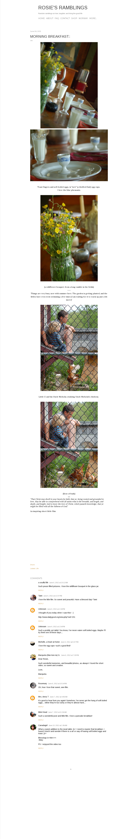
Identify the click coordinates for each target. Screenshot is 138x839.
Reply (41, 590)
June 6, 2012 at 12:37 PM (52, 596)
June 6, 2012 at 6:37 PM (69, 642)
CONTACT (65, 18)
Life (37, 568)
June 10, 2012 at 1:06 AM (58, 725)
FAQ (57, 18)
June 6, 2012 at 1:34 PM (56, 609)
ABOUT (49, 18)
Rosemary (42, 683)
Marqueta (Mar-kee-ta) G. (49, 655)
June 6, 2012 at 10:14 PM (57, 684)
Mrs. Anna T (43, 697)
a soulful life (43, 582)
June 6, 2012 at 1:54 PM (56, 627)
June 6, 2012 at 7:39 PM (70, 655)
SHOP (74, 18)
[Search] (106, 7)
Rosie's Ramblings (62, 7)
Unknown (42, 609)
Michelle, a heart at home (49, 642)
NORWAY (83, 18)
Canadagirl (43, 725)
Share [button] (32, 565)
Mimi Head (42, 712)
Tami (40, 596)
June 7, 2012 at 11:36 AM (57, 712)
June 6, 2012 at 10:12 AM (58, 583)
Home (41, 18)
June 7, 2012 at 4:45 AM (58, 697)
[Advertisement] (69, 813)
